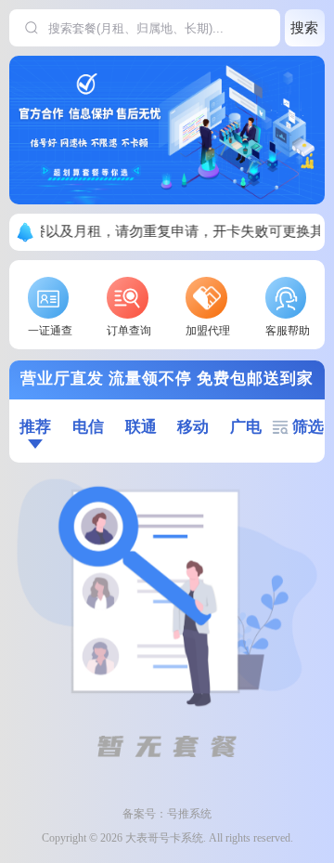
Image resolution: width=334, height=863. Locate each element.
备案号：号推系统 (167, 813)
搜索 (304, 27)
